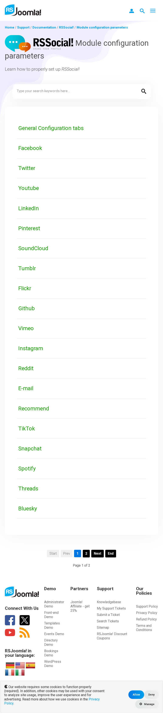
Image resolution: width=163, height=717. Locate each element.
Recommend (33, 408)
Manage (149, 704)
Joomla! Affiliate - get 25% (80, 606)
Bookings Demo (51, 653)
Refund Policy (146, 619)
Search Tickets (108, 621)
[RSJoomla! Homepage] (23, 10)
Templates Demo (52, 625)
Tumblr (27, 268)
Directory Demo (51, 642)
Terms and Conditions (144, 628)
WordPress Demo (52, 664)
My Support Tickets (111, 608)
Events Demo (54, 634)
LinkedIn (28, 208)
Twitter (26, 168)
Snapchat (30, 448)
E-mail (25, 388)
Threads (28, 488)
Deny (151, 694)
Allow (136, 694)
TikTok (26, 428)
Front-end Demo (51, 615)
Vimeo (26, 328)
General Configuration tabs (51, 128)
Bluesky (27, 508)
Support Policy (147, 606)
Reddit (26, 368)
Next (97, 553)
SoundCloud (33, 248)
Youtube (28, 188)
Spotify (27, 468)
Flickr (24, 288)
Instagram (30, 348)
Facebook (30, 148)
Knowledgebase (109, 602)
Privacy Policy (146, 613)
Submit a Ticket (108, 615)
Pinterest (29, 228)
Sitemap (103, 628)
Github (26, 308)
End (111, 553)
